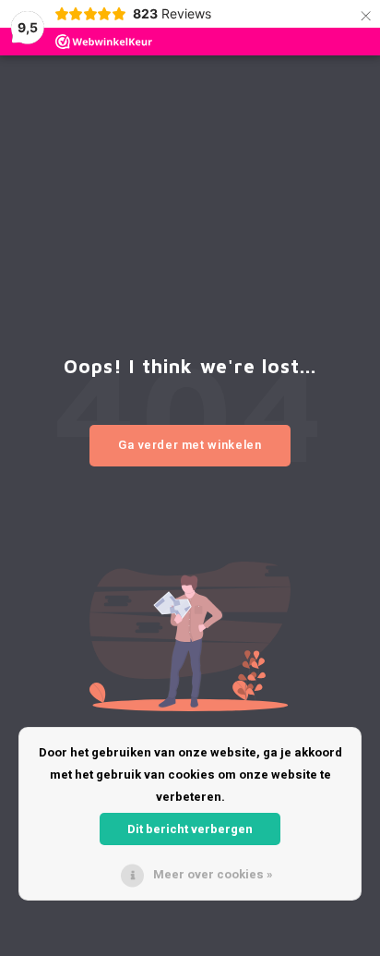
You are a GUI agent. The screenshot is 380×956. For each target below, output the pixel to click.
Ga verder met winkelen (189, 445)
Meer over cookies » (213, 874)
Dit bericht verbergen (190, 829)
